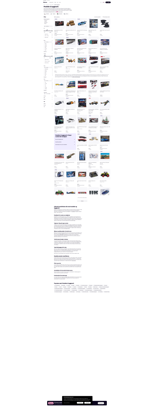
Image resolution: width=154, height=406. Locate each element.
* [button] (58, 34)
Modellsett (45, 20)
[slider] (44, 30)
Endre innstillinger (67, 402)
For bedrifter (48, 0)
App (57, 2)
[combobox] (98, 17)
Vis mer (70, 10)
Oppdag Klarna (51, 2)
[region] (77, 400)
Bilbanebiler (45, 22)
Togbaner (45, 21)
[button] (103, 2)
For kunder (44, 0)
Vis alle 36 (45, 90)
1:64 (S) (77, 241)
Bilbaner (45, 23)
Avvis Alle (80, 402)
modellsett (73, 211)
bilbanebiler (61, 234)
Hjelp (60, 2)
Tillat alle (87, 402)
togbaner (71, 225)
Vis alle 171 (45, 51)
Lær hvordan (61, 11)
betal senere (74, 260)
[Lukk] (91, 397)
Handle (55, 2)
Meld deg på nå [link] (101, 403)
